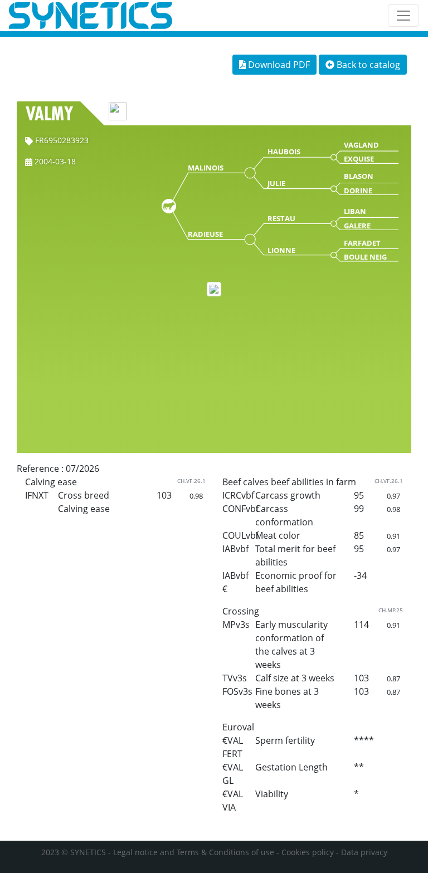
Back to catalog (367, 64)
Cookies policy (307, 852)
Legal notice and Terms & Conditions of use (193, 852)
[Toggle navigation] (403, 15)
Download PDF (278, 64)
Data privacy (364, 852)
